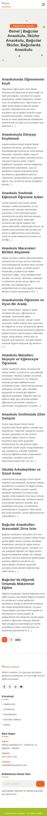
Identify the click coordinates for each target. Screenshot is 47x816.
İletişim (7, 725)
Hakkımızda (9, 704)
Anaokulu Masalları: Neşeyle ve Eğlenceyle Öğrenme (20, 359)
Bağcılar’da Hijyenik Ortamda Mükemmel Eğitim (18, 584)
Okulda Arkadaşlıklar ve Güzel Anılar (21, 471)
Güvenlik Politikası (12, 719)
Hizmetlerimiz (10, 714)
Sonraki (17, 639)
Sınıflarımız (9, 709)
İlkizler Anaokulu (18, 813)
